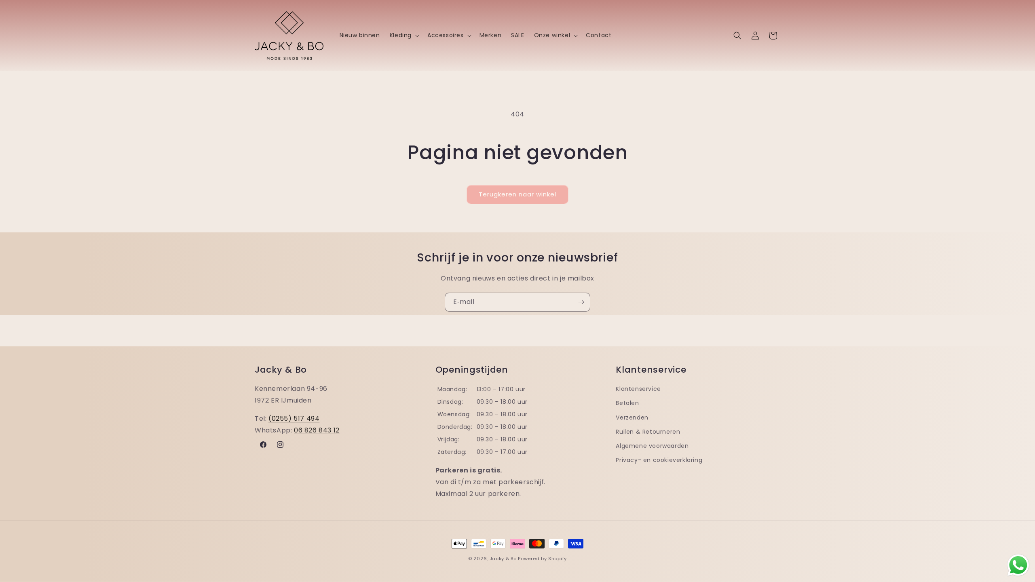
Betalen (627, 403)
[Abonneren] (581, 302)
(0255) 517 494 (293, 418)
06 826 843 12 (317, 430)
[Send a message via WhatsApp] (1018, 565)
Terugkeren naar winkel (517, 194)
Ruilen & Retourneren (648, 432)
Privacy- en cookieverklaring (659, 460)
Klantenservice (638, 389)
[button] (403, 35)
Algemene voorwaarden (652, 446)
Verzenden (632, 417)
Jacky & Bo (503, 558)
